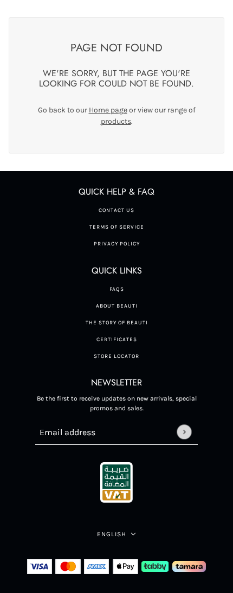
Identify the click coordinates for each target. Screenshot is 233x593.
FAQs (116, 289)
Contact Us (116, 210)
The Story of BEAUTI (117, 322)
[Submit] (184, 431)
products (116, 121)
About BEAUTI (117, 306)
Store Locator (116, 356)
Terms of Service (116, 227)
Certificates (116, 339)
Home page (108, 110)
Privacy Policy (117, 244)
